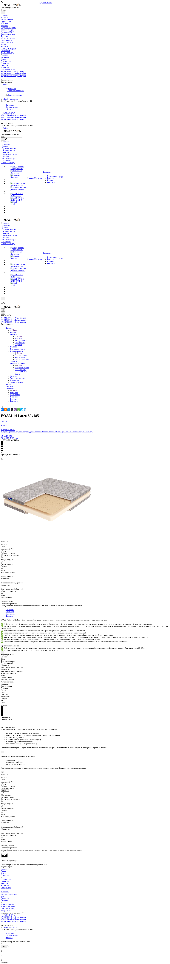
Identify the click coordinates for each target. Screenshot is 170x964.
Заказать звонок (7, 123)
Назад (14, 330)
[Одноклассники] (5, 409)
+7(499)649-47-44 (13, 74)
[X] (12, 409)
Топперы (45, 432)
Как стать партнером (9, 894)
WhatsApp (9, 109)
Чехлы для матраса (63, 432)
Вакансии (5, 881)
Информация (6, 888)
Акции (3, 871)
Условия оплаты (7, 904)
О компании (6, 879)
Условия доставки (8, 906)
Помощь (4, 900)
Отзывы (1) (10, 612)
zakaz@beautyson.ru (10, 99)
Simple (15, 438)
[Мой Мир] (8, 409)
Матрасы (18, 338)
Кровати (11, 432)
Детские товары (21, 355)
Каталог (13, 332)
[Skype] (21, 409)
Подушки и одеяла (22, 432)
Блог (3, 896)
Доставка (9, 616)
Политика (5, 898)
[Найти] (3, 12)
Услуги (3, 873)
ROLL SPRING (7, 438)
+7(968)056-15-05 (13, 76)
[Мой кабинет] (2, 301)
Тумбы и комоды (86, 432)
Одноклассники (12, 107)
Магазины (5, 892)
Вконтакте (10, 105)
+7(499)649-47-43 (8, 69)
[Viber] (15, 409)
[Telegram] (25, 409)
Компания (14, 393)
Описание (10, 610)
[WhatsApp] (18, 409)
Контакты (5, 886)
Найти (4, 946)
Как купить (10, 614)
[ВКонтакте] (2, 409)
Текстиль (52, 432)
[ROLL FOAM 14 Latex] (47, 535)
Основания (75, 432)
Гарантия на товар (8, 908)
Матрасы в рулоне (22, 368)
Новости (4, 883)
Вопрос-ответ (6, 911)
